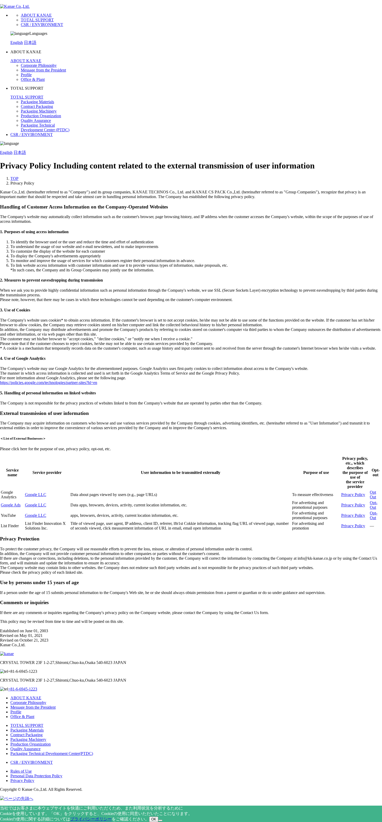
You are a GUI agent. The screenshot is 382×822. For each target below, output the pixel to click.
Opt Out (373, 494)
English (16, 42)
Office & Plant (33, 79)
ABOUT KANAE (36, 15)
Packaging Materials (37, 102)
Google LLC (35, 494)
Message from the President (43, 70)
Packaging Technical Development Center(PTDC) (51, 753)
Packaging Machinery (39, 111)
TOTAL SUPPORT (37, 20)
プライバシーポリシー (91, 819)
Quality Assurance (36, 120)
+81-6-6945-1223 (22, 689)
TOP (14, 178)
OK (153, 819)
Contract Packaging (37, 106)
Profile (26, 75)
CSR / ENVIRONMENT (42, 24)
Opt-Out (373, 505)
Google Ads (11, 505)
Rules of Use (21, 771)
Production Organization (41, 116)
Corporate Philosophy (39, 65)
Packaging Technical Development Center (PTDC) (45, 127)
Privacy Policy (353, 494)
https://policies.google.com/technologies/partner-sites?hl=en (48, 382)
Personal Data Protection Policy (36, 776)
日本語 (30, 42)
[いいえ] (160, 820)
